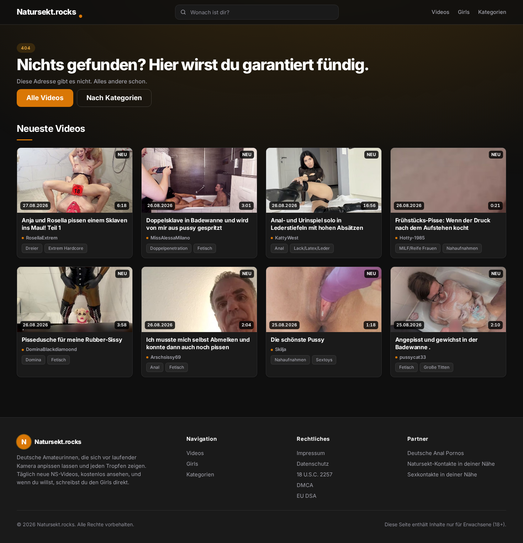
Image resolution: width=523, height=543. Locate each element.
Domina (33, 359)
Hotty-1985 (412, 238)
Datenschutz (313, 463)
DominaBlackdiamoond (51, 349)
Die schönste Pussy (297, 339)
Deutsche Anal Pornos (439, 453)
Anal (279, 248)
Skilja (280, 349)
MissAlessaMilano (170, 238)
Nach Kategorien (114, 98)
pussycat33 (413, 357)
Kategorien (492, 12)
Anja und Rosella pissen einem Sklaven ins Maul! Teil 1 (74, 224)
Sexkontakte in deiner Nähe (442, 475)
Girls (464, 12)
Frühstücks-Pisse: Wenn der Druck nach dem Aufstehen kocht (442, 224)
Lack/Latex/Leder (312, 248)
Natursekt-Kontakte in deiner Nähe (451, 464)
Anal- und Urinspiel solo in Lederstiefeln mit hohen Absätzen (317, 224)
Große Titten (436, 367)
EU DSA (306, 495)
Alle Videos (45, 98)
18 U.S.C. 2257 (314, 474)
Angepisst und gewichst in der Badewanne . (436, 343)
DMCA (305, 485)
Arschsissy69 (165, 357)
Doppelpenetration (168, 248)
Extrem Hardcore (65, 248)
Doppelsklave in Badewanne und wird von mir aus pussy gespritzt (197, 224)
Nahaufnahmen (462, 248)
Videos (440, 12)
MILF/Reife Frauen (418, 248)
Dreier (32, 248)
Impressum (311, 453)
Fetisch (204, 248)
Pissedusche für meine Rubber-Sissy (72, 339)
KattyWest (287, 238)
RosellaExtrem (42, 238)
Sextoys (324, 359)
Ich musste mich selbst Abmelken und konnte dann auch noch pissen (198, 343)
